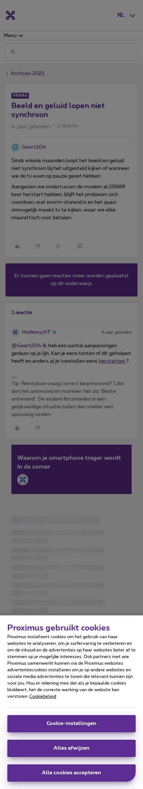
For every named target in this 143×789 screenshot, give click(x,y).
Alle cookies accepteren (71, 772)
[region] (71, 702)
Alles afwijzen (71, 748)
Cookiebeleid (42, 696)
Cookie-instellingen (71, 723)
